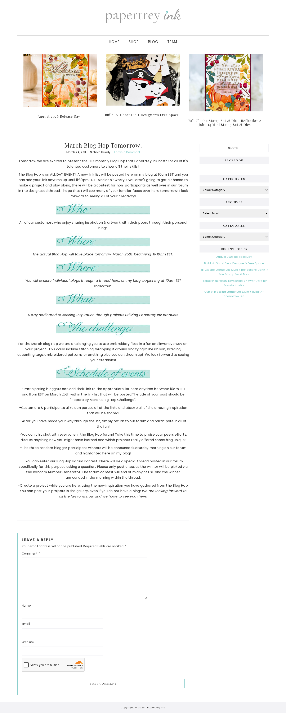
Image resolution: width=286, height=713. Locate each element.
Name (26, 605)
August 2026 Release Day (59, 116)
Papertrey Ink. (156, 707)
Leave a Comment (127, 152)
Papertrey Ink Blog (143, 15)
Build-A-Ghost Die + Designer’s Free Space (142, 115)
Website (28, 642)
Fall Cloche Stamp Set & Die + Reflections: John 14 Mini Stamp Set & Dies (224, 123)
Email (26, 624)
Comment (31, 553)
